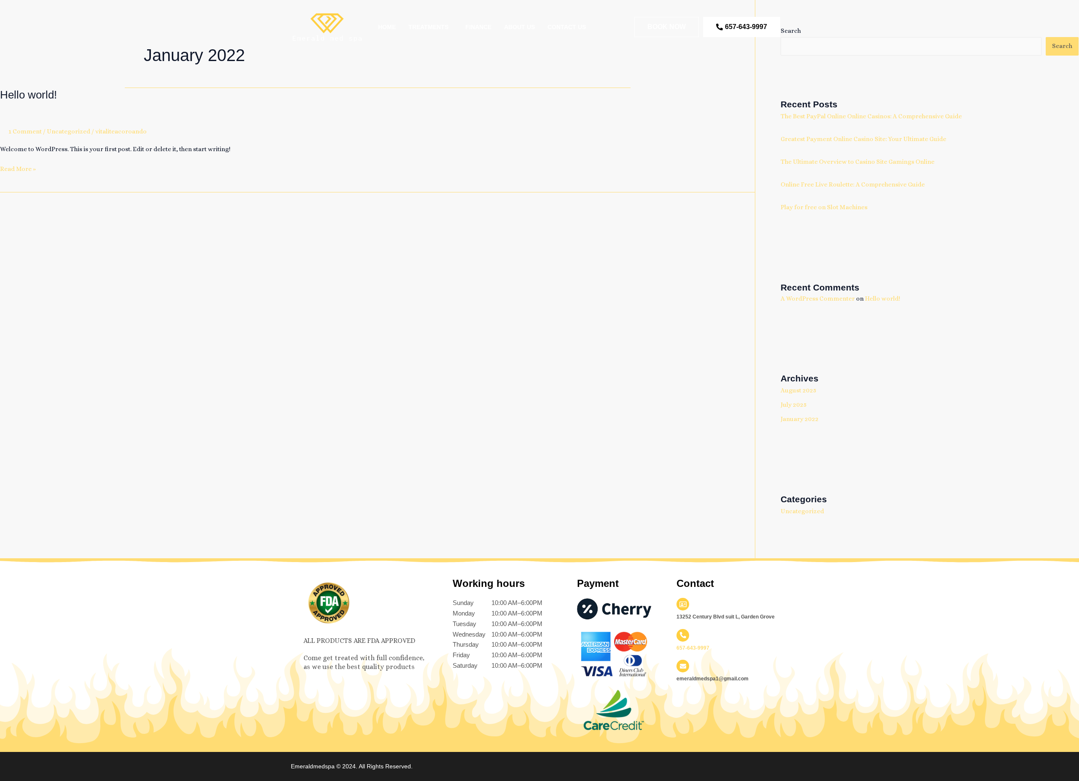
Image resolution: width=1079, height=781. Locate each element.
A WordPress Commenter (818, 298)
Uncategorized (68, 131)
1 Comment (25, 131)
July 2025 (793, 404)
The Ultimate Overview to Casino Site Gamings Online (857, 161)
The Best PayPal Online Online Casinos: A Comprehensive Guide (871, 116)
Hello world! (28, 94)
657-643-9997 (692, 648)
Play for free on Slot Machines (824, 207)
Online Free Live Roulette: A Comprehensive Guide (853, 184)
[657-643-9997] (682, 635)
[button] (430, 26)
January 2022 (800, 419)
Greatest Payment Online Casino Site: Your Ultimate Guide (863, 139)
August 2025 (798, 390)
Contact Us (567, 27)
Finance (478, 27)
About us (519, 27)
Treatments (428, 27)
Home (387, 27)
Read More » (18, 168)
